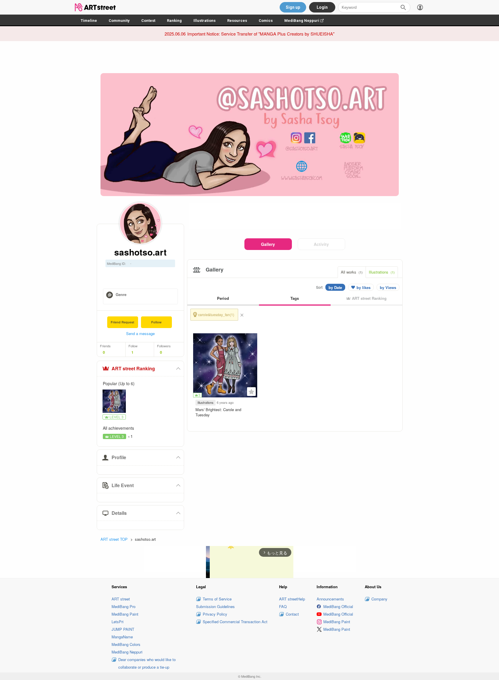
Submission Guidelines (215, 606)
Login (322, 7)
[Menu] (420, 7)
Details (119, 513)
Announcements (330, 599)
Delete (242, 315)
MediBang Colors (126, 644)
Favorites (251, 391)
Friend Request (122, 322)
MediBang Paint (125, 614)
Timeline (89, 20)
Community (119, 20)
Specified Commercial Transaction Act (235, 621)
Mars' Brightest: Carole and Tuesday (218, 412)
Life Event (123, 485)
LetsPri (118, 621)
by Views (388, 287)
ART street (121, 599)
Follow (156, 322)
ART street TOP (114, 539)
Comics (266, 20)
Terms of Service (217, 599)
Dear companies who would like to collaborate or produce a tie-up (147, 663)
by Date (335, 287)
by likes (364, 287)
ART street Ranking (133, 368)
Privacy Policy (215, 614)
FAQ (283, 606)
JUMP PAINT (123, 629)
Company (379, 599)
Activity (321, 244)
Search (403, 7)
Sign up (293, 7)
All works (352, 272)
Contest (148, 20)
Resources (237, 20)
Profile (119, 457)
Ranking (174, 20)
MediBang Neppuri (306, 20)
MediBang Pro (123, 606)
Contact (292, 614)
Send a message (140, 333)
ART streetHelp (292, 599)
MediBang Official (338, 606)
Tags (294, 298)
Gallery (268, 244)
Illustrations (204, 20)
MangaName (122, 637)
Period (223, 298)
